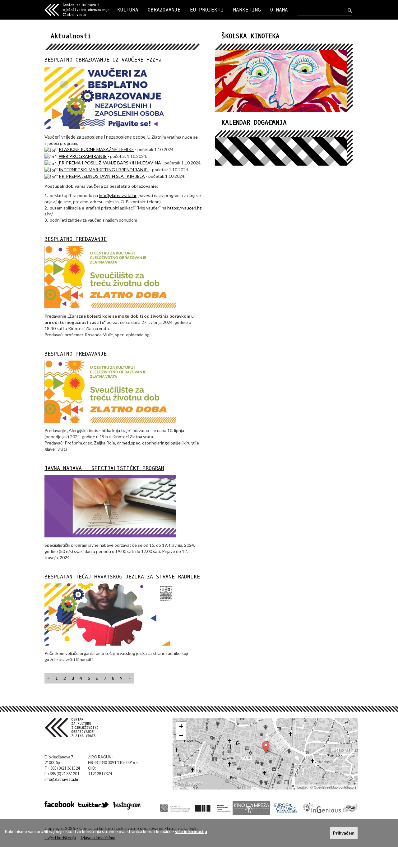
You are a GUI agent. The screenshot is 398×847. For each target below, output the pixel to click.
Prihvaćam (343, 832)
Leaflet (302, 787)
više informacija (191, 831)
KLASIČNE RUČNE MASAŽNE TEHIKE (96, 149)
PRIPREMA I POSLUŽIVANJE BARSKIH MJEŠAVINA (110, 162)
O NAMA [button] (279, 10)
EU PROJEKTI (207, 10)
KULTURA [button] (127, 10)
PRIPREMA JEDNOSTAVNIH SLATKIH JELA (102, 176)
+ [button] (181, 726)
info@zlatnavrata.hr (118, 195)
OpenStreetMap (326, 787)
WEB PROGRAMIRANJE (83, 156)
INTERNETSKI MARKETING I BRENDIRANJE (104, 169)
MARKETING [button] (247, 10)
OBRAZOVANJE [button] (164, 10)
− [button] (181, 735)
